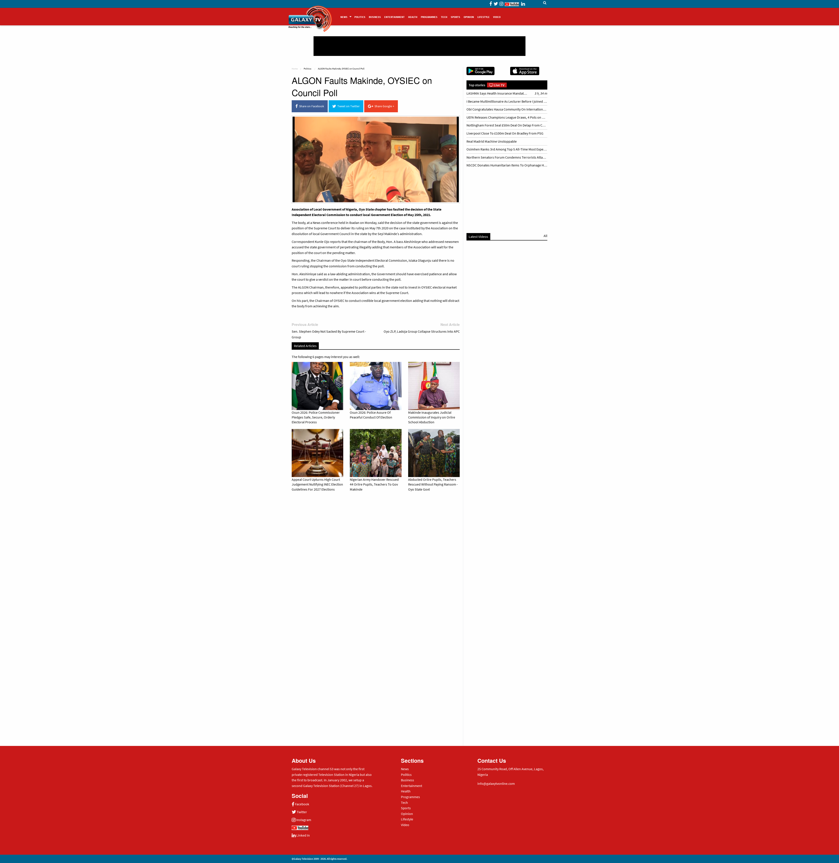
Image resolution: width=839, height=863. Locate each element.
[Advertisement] (419, 46)
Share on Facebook (311, 106)
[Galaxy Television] (310, 15)
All (545, 235)
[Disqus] (376, 555)
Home (295, 68)
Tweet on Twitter (348, 106)
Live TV (498, 85)
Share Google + (383, 106)
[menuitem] (346, 16)
